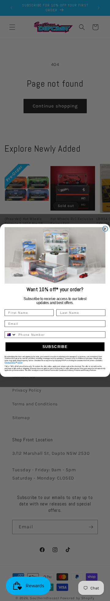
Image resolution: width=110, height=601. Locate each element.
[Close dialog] (105, 228)
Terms (19, 363)
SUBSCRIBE (55, 347)
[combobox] (10, 335)
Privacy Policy (10, 363)
